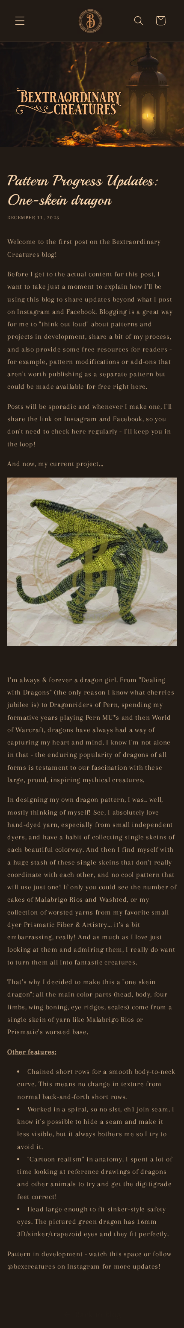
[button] (20, 21)
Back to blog (98, 1314)
